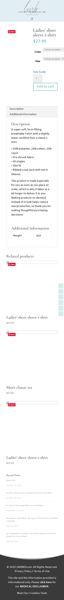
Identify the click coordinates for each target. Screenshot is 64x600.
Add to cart (45, 87)
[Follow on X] (60, 291)
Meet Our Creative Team (32, 593)
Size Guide (39, 72)
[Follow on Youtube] (60, 296)
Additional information (23, 114)
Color (37, 52)
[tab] (32, 109)
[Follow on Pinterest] (60, 308)
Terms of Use (42, 571)
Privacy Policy (23, 571)
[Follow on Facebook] (60, 285)
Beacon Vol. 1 (11, 480)
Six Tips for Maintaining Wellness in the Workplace (25, 505)
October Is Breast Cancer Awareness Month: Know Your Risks (29, 493)
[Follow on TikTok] (60, 313)
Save (13, 31)
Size (37, 61)
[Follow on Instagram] (60, 302)
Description (17, 109)
